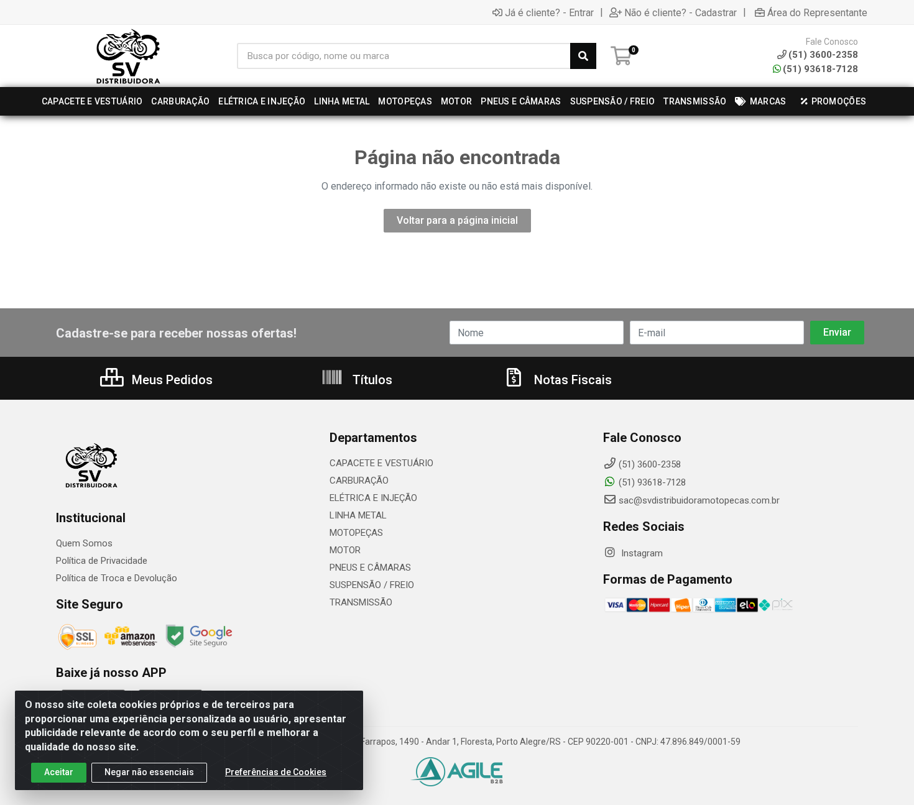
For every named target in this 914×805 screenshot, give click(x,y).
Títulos (370, 379)
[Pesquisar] (583, 56)
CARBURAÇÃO (359, 480)
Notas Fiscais (571, 379)
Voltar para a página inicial (457, 220)
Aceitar (58, 772)
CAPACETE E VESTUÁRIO (381, 463)
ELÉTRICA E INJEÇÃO (373, 498)
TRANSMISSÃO (361, 602)
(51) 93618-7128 (820, 69)
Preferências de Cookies (275, 772)
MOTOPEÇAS (356, 532)
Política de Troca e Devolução (116, 578)
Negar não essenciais (149, 772)
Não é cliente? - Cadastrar (680, 12)
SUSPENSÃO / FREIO (372, 585)
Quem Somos (84, 543)
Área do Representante (817, 12)
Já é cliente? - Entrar (549, 12)
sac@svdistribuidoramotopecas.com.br (699, 500)
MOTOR (345, 550)
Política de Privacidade (101, 560)
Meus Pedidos (171, 379)
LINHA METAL (358, 515)
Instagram (641, 553)
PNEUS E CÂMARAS (370, 567)
